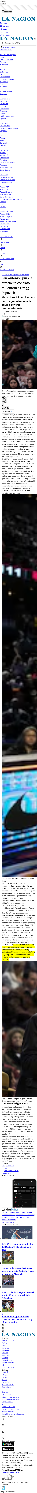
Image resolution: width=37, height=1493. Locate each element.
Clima (2, 57)
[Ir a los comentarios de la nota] (5, 398)
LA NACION (6, 275)
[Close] (3, 1325)
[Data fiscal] (3, 1489)
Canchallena (4, 143)
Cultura (3, 106)
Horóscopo (4, 158)
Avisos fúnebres (6, 192)
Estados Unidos (6, 91)
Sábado (3, 202)
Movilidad (4, 82)
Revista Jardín (5, 224)
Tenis (2, 140)
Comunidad (4, 109)
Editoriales (4, 123)
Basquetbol (24, 275)
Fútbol (2, 135)
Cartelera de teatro (7, 180)
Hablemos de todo (7, 116)
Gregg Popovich (8, 1166)
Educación (4, 104)
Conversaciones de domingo (11, 199)
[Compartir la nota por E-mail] (8, 407)
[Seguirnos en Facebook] (3, 1419)
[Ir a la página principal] (18, 20)
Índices (3, 84)
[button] (18, 154)
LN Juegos (4, 150)
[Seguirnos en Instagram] (3, 1432)
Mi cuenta (6, 35)
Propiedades (5, 77)
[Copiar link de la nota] (3, 404)
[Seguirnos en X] (3, 1426)
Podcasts (3, 165)
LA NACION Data (6, 60)
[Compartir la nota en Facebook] (3, 407)
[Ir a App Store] (8, 1450)
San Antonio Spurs (11, 1171)
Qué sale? (4, 175)
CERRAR (3, 1)
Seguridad (4, 101)
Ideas (2, 204)
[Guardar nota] (3, 398)
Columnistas (5, 126)
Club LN (5, 32)
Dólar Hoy (4, 72)
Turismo (3, 153)
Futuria (3, 69)
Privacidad (15, 1472)
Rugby (2, 138)
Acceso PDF (4, 187)
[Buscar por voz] (34, 43)
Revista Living (5, 219)
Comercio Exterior (7, 79)
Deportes (15, 275)
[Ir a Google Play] (8, 1446)
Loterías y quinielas (7, 162)
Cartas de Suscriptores (9, 128)
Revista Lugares (6, 216)
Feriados (3, 160)
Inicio (4, 23)
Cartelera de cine (6, 177)
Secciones (6, 26)
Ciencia (3, 113)
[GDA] (8, 1480)
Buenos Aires (5, 99)
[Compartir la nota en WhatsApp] (5, 401)
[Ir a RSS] (3, 1438)
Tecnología (4, 155)
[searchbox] (17, 43)
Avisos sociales (6, 194)
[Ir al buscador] (4, 15)
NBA (5, 1168)
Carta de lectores (6, 197)
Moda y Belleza (6, 167)
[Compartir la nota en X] (5, 407)
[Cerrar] (35, 39)
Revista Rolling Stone (8, 221)
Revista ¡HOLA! (5, 214)
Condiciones (6, 1472)
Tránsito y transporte (8, 55)
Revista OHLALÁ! (6, 211)
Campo (3, 74)
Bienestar (3, 111)
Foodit (4, 29)
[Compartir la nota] (3, 401)
